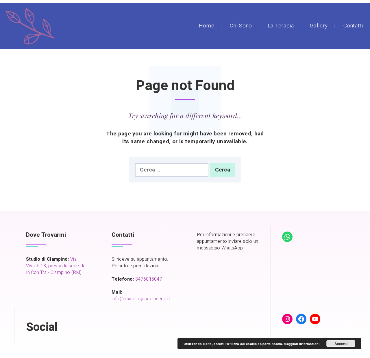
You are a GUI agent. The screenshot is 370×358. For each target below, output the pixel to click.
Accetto (340, 343)
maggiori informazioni (301, 344)
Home (206, 26)
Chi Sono (241, 26)
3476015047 (148, 279)
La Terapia (281, 26)
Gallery (319, 26)
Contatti (353, 26)
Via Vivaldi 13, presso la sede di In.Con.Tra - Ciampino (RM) (55, 266)
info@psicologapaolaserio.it (141, 298)
